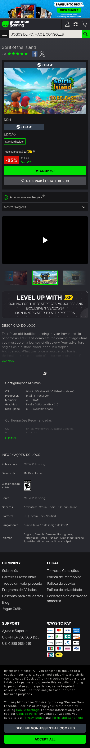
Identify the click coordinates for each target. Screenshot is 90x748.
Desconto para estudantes (22, 595)
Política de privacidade (64, 589)
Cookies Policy (26, 713)
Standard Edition (14, 141)
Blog (5, 602)
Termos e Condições (63, 570)
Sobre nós (10, 570)
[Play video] (45, 240)
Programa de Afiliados (19, 589)
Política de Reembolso (64, 576)
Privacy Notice (33, 717)
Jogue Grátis (12, 608)
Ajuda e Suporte (14, 630)
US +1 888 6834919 (16, 643)
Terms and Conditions (68, 717)
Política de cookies (61, 583)
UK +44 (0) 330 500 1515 (20, 637)
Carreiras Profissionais (19, 576)
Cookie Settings (27, 710)
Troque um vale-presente (22, 583)
